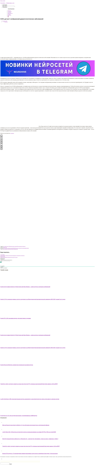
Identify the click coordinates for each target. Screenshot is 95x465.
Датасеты (9, 12)
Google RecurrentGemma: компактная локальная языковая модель (16, 364)
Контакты (9, 15)
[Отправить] (47, 149)
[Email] (47, 144)
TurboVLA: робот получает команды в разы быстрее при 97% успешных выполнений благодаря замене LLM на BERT (29, 384)
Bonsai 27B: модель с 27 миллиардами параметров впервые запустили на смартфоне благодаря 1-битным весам (30, 453)
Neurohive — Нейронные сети (7, 3)
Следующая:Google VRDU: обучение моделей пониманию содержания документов (12, 255)
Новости (9, 10)
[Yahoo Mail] (47, 146)
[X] (47, 142)
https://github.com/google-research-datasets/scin (10, 249)
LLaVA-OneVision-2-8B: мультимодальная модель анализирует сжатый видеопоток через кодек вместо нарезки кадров (29, 399)
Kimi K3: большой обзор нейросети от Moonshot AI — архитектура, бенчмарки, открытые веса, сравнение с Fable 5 (30, 438)
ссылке (12, 133)
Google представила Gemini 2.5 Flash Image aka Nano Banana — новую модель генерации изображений (25, 286)
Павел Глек (5, 247)
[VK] (47, 140)
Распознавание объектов (21, 246)
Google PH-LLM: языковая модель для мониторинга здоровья (15, 318)
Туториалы (10, 11)
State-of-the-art (10, 13)
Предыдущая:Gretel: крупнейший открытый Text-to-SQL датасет (9, 257)
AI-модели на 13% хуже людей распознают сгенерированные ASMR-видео (18, 415)
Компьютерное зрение (13, 246)
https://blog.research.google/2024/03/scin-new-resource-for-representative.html (16, 248)
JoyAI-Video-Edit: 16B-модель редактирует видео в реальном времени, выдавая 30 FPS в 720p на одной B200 (29, 432)
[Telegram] (47, 136)
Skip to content (2, 0)
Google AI (8, 246)
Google (5, 246)
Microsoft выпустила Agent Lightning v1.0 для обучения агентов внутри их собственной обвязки (25, 425)
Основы (9, 14)
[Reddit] (47, 138)
